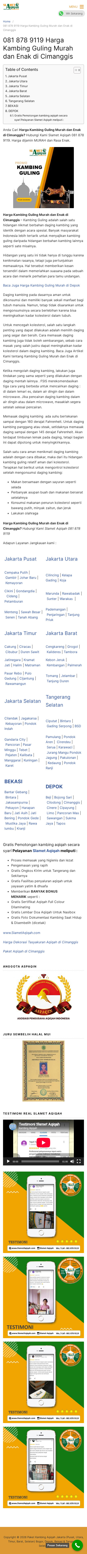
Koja (63, 580)
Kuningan (30, 760)
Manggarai (12, 760)
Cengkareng (55, 647)
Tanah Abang (28, 617)
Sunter (52, 599)
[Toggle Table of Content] (75, 70)
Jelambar (68, 676)
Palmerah (75, 665)
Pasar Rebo (13, 673)
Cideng (11, 596)
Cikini (8, 591)
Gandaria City (14, 739)
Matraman (32, 665)
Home (7, 21)
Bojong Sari (63, 797)
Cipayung (67, 808)
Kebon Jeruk (55, 660)
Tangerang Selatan (21, 101)
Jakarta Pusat (17, 76)
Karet (9, 765)
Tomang (52, 676)
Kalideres (54, 652)
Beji (48, 797)
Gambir (11, 577)
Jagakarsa (29, 718)
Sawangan (55, 818)
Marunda (52, 593)
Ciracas (25, 647)
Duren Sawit (30, 652)
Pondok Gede (28, 818)
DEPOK (13, 111)
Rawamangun (15, 684)
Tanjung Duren (58, 681)
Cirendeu (64, 742)
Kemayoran (13, 583)
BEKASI (13, 106)
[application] (43, 1142)
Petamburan (13, 601)
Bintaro (65, 721)
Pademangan (56, 609)
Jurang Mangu (58, 752)
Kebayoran (13, 724)
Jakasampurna (16, 802)
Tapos (60, 823)
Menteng (11, 612)
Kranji (21, 828)
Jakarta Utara (17, 81)
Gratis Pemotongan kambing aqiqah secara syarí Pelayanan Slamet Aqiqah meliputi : (40, 117)
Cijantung (26, 678)
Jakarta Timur (18, 86)
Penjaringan (56, 615)
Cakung (10, 647)
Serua (51, 747)
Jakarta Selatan (19, 96)
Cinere (52, 808)
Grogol (72, 647)
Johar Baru (28, 577)
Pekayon (12, 808)
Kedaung (54, 763)
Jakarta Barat (17, 91)
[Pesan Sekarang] (77, 1545)
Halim (17, 665)
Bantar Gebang (15, 792)
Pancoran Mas (68, 813)
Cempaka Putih (16, 572)
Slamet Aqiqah (46, 850)
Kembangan (56, 665)
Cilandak (11, 718)
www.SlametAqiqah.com (21, 933)
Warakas (66, 599)
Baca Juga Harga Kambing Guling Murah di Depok (42, 285)
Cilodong (54, 802)
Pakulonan (68, 758)
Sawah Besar (30, 612)
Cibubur (11, 652)
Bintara (10, 797)
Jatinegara (12, 660)
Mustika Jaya (15, 823)
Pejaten (11, 755)
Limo (50, 813)
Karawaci (65, 747)
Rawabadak (71, 593)
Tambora (70, 652)
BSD (78, 726)
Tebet (23, 750)
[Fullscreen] (79, 1161)
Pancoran (12, 744)
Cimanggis (72, 802)
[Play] (8, 1161)
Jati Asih (21, 813)
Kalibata (26, 755)
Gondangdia (25, 591)
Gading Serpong (59, 726)
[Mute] (72, 1161)
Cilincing (52, 575)
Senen (10, 617)
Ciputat (51, 721)
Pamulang (53, 737)
